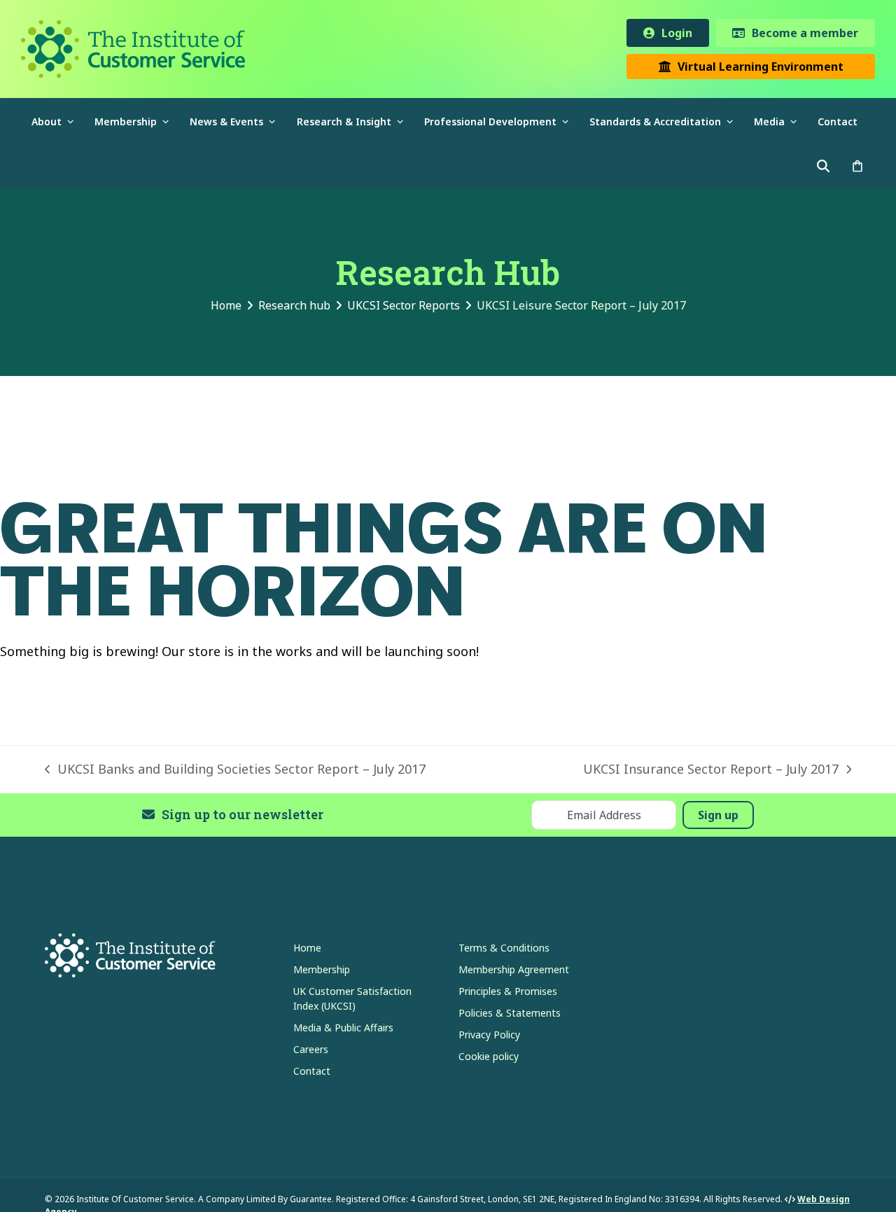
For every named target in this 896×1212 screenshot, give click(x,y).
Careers (310, 1049)
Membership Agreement (513, 969)
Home (307, 947)
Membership (321, 969)
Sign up (718, 815)
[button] (857, 166)
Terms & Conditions (504, 947)
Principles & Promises (507, 991)
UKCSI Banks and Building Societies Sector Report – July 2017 (235, 769)
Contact (311, 1071)
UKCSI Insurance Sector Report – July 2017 (711, 769)
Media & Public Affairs (343, 1027)
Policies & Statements (509, 1012)
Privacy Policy (489, 1034)
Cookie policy (488, 1056)
